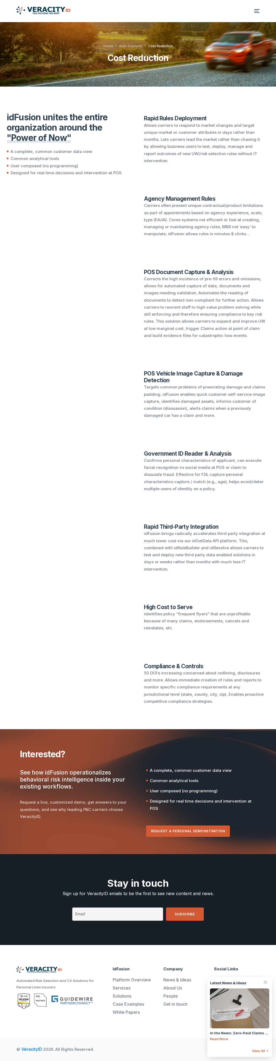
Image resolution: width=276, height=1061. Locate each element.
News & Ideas (177, 979)
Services (121, 988)
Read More (219, 1039)
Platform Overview (132, 979)
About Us (172, 988)
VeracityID (31, 1049)
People (170, 996)
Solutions (122, 996)
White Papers (126, 1012)
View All (258, 1051)
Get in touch (175, 1004)
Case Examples (128, 1004)
